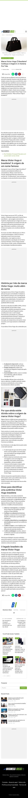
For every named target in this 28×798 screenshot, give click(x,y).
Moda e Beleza (5, 58)
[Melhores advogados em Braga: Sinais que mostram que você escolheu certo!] (4, 710)
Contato (5, 782)
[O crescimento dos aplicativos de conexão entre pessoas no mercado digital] (4, 722)
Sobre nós (22, 782)
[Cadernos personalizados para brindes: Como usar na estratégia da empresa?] (4, 699)
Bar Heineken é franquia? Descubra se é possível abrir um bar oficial (7, 624)
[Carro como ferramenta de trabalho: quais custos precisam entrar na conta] (4, 705)
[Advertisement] (14, 15)
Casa (4, 638)
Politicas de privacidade (10, 785)
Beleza (11, 58)
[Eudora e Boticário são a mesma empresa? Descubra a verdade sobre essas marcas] (20, 660)
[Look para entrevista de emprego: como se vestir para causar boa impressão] (20, 641)
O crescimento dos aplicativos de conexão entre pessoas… (16, 721)
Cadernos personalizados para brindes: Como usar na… (16, 698)
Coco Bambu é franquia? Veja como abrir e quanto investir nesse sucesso (21, 624)
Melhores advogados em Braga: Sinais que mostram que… (16, 709)
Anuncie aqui (13, 782)
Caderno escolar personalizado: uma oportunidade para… (17, 715)
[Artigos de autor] (14, 605)
